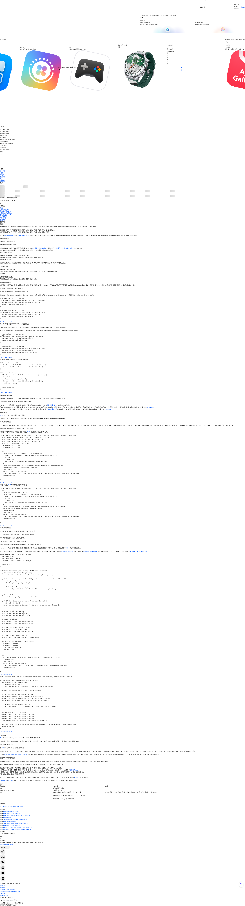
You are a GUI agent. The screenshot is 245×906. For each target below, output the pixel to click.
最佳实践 (2, 177)
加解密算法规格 (52, 409)
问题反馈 (2, 885)
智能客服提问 (9, 845)
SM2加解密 (3, 216)
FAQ (1, 179)
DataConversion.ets (6, 322)
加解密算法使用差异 (6, 214)
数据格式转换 (74, 770)
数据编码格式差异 (5, 212)
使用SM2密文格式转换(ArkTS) (138, 551)
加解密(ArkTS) (7, 817)
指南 (1, 173)
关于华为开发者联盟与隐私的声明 (10, 891)
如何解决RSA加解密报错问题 (11, 813)
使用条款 (2, 887)
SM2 (1, 415)
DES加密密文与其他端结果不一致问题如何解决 (17, 829)
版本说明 (2, 171)
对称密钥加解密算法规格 (39, 248)
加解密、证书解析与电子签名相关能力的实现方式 (17, 827)
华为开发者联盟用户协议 (7, 889)
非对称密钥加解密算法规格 (64, 248)
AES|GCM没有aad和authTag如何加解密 (15, 819)
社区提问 (2, 845)
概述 (1, 208)
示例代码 (2, 220)
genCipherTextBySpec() (90, 551)
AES (1, 738)
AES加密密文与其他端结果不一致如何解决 (15, 823)
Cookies (2, 893)
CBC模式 (10, 781)
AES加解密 (3, 218)
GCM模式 (4, 781)
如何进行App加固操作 (9, 821)
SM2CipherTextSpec (67, 551)
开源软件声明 (4, 895)
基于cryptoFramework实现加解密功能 (11, 806)
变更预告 (2, 181)
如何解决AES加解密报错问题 (11, 825)
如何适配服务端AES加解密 (11, 811)
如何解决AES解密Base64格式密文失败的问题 (16, 815)
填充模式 (77, 777)
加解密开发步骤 (4, 210)
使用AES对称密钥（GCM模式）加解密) (15, 754)
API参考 (2, 175)
